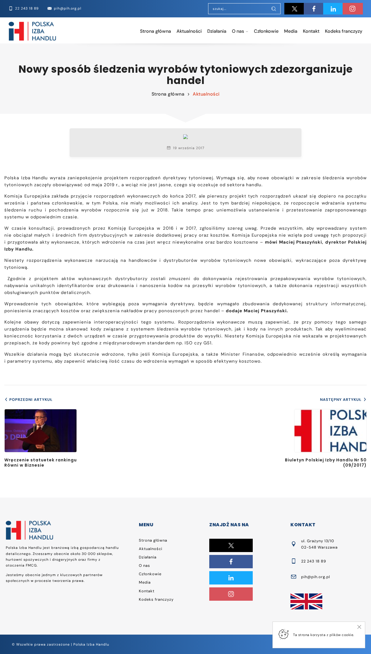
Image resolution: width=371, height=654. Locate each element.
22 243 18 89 (313, 561)
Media (290, 31)
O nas (238, 31)
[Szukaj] (273, 9)
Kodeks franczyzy (343, 31)
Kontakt (311, 31)
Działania (216, 31)
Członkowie (266, 31)
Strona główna (155, 31)
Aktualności (189, 31)
